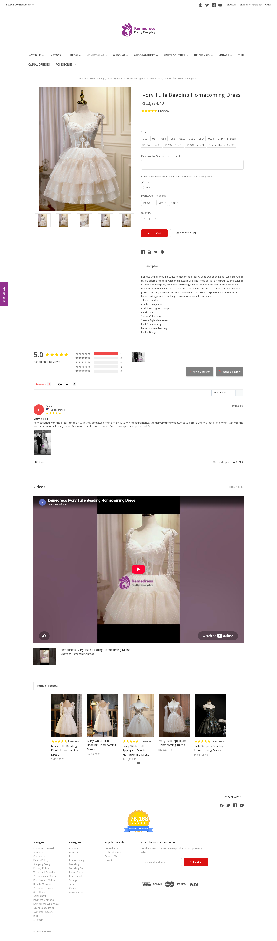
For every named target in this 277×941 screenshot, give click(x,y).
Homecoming (96, 55)
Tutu (242, 55)
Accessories (64, 64)
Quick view (67, 712)
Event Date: (153, 195)
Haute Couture (175, 55)
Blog (35, 915)
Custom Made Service (45, 876)
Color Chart (39, 896)
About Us (38, 852)
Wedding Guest (144, 55)
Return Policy (40, 860)
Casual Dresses (39, 64)
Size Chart (39, 892)
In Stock (56, 55)
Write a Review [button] (232, 371)
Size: (144, 132)
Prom (74, 55)
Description (151, 266)
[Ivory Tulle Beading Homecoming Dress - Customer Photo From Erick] (138, 357)
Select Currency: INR (19, 4)
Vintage (224, 55)
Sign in (244, 4)
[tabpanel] (67, 727)
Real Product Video (44, 880)
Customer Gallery (43, 911)
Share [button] (41, 462)
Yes (148, 187)
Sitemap (38, 919)
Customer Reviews (44, 888)
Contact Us (39, 856)
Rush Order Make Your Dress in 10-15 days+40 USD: (176, 176)
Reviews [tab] (40, 384)
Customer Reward (43, 848)
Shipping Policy (42, 864)
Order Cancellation (43, 907)
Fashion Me (111, 856)
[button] (235, 462)
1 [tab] (138, 763)
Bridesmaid (202, 55)
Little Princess (113, 852)
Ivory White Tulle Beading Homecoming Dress (101, 745)
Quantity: (146, 212)
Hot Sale (34, 55)
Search (231, 4)
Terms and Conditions (45, 872)
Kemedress (111, 848)
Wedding (119, 55)
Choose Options (67, 718)
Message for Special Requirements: (161, 156)
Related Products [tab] (47, 686)
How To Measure (42, 884)
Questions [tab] (64, 384)
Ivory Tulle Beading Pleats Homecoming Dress (64, 750)
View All (109, 860)
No (147, 182)
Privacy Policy (41, 868)
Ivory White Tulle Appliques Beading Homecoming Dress (136, 750)
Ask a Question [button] (201, 371)
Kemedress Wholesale (46, 904)
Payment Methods (43, 900)
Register (257, 4)
